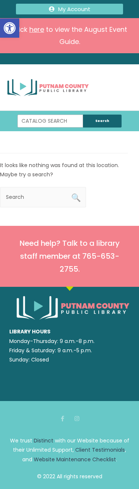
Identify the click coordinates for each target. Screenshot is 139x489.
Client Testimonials (100, 450)
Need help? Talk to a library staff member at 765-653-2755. (70, 256)
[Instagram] (77, 418)
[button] (9, 28)
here (36, 29)
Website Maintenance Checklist (75, 459)
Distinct (43, 440)
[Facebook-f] (62, 418)
